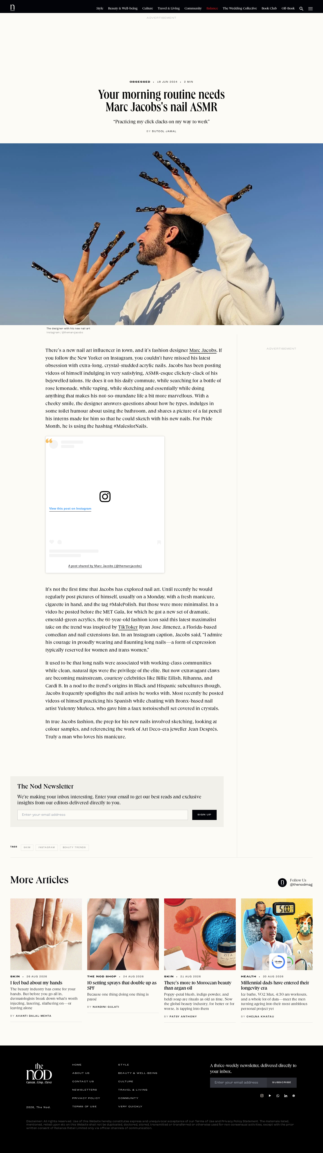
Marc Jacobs (203, 350)
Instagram (46, 847)
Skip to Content (30, 7)
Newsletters (84, 1090)
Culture (147, 9)
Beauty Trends (74, 847)
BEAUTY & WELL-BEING (137, 1073)
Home (77, 1065)
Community (193, 9)
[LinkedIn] (286, 1096)
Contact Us (83, 1082)
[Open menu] (310, 9)
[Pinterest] (293, 1096)
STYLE (123, 1065)
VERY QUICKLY (130, 1107)
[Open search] (301, 9)
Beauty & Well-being (123, 9)
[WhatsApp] (278, 1096)
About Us (81, 1073)
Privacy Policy (86, 1098)
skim (27, 847)
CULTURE (125, 1082)
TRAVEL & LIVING (133, 1090)
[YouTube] (270, 1096)
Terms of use (84, 1107)
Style (99, 9)
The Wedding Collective (240, 9)
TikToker (128, 627)
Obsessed (140, 82)
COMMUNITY (128, 1098)
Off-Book (288, 9)
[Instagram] (262, 1096)
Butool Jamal (164, 131)
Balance (212, 9)
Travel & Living (169, 9)
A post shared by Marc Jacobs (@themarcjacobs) (105, 566)
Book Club (269, 9)
